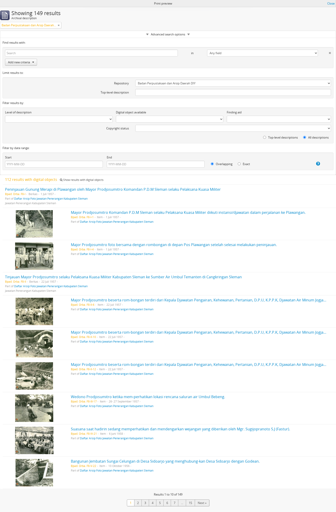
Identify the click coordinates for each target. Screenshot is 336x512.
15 (190, 503)
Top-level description (115, 92)
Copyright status (117, 128)
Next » (202, 503)
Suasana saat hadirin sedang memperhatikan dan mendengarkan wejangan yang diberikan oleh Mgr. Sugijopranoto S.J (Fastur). (180, 429)
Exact (246, 164)
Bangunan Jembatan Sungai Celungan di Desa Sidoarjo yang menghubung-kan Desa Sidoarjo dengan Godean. (165, 461)
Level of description (18, 112)
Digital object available (131, 112)
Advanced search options (168, 34)
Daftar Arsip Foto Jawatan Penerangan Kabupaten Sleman (51, 198)
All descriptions (318, 137)
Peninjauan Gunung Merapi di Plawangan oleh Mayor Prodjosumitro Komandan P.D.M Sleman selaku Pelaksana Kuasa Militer (113, 189)
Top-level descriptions (282, 137)
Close (331, 3)
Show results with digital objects (83, 180)
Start (8, 157)
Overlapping (223, 164)
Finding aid (234, 112)
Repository (121, 83)
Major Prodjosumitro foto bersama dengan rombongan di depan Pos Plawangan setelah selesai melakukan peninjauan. (174, 244)
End (109, 157)
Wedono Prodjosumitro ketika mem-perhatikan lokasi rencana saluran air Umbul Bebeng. (148, 396)
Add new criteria (19, 62)
